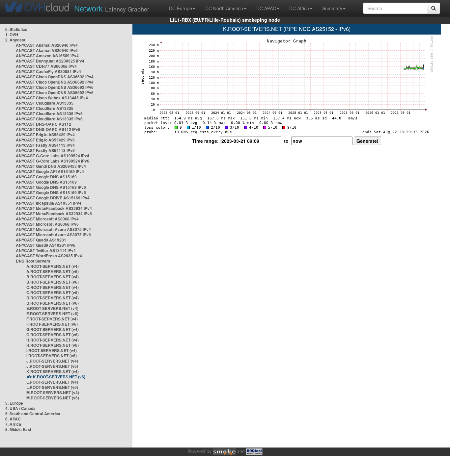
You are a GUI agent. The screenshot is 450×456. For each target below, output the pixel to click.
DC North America (224, 8)
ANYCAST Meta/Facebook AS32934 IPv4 (54, 208)
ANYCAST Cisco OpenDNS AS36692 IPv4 (55, 77)
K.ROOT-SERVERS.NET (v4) (52, 371)
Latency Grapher (111, 8)
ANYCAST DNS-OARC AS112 (43, 124)
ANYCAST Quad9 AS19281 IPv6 (45, 245)
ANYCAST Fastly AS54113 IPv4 (45, 145)
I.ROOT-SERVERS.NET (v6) (51, 356)
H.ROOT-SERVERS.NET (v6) (52, 345)
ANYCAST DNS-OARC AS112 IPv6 (48, 129)
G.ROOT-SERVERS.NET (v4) (52, 329)
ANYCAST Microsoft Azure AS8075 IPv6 (53, 235)
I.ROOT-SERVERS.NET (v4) (51, 350)
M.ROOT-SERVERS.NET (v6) (52, 398)
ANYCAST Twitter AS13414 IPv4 (46, 250)
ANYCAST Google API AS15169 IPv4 (50, 171)
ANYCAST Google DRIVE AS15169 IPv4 (53, 198)
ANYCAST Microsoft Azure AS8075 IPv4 (53, 229)
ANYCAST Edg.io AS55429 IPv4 (45, 135)
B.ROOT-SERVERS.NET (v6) (52, 282)
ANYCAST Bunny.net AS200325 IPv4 (50, 61)
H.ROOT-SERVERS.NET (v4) (52, 340)
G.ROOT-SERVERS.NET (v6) (52, 335)
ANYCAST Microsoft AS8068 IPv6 (47, 224)
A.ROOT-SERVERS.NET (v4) (52, 266)
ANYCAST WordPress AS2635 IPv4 (49, 256)
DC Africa (299, 8)
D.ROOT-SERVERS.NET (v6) (52, 303)
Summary (332, 8)
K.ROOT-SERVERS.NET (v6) (59, 377)
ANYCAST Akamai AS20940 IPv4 (47, 45)
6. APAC (13, 419)
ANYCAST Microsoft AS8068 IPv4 (47, 219)
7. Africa (13, 424)
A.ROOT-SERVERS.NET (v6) (52, 271)
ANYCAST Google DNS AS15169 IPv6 (51, 187)
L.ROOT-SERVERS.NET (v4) (52, 382)
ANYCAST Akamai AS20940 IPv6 (47, 50)
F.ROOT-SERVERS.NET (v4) (52, 319)
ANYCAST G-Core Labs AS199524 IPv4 (52, 156)
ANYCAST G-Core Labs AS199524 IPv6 (52, 161)
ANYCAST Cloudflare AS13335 (44, 103)
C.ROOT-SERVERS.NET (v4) (52, 287)
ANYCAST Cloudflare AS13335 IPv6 (49, 113)
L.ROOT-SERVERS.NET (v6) (52, 387)
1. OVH (11, 35)
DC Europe (180, 8)
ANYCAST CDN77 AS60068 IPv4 (46, 66)
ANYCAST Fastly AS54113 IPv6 (45, 150)
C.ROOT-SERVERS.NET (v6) (52, 292)
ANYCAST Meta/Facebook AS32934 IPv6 (54, 213)
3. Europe (14, 403)
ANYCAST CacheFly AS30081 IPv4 (48, 71)
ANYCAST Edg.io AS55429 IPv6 (45, 140)
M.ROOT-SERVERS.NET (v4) (52, 392)
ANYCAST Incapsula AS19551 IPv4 (48, 203)
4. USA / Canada (20, 408)
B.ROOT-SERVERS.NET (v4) (52, 277)
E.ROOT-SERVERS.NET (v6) (52, 314)
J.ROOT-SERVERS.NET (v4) (52, 361)
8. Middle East (18, 429)
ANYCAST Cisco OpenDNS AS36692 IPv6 (55, 87)
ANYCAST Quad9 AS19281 (41, 240)
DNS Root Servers (33, 261)
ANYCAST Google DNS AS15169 (46, 177)
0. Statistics (16, 29)
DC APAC (266, 8)
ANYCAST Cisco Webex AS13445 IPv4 (52, 98)
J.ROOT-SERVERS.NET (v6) (52, 366)
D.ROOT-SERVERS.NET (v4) (52, 298)
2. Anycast (15, 40)
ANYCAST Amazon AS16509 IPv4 (47, 56)
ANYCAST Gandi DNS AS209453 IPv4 (51, 166)
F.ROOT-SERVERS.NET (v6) (52, 324)
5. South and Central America (32, 414)
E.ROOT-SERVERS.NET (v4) (52, 308)
